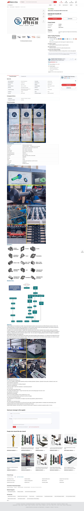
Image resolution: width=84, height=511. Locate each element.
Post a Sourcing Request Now (34, 426)
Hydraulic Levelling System (28, 480)
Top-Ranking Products (10, 478)
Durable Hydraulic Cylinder (48, 496)
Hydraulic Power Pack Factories (22, 496)
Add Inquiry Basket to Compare (26, 40)
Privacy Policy (56, 507)
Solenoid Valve (62, 482)
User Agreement (47, 507)
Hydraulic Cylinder (27, 478)
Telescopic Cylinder (20, 491)
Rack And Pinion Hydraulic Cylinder (30, 491)
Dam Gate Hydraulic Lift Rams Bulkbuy (33, 498)
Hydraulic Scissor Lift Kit (10, 482)
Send (14, 426)
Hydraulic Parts (26, 482)
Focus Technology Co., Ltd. (35, 507)
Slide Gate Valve (44, 480)
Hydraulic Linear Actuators (11, 480)
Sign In (49, 71)
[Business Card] (75, 80)
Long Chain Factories (39, 496)
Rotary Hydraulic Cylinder (11, 491)
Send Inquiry (55, 18)
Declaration (52, 507)
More (8, 500)
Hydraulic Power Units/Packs (64, 478)
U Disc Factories (31, 496)
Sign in (76, 2)
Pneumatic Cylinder (45, 482)
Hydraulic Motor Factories (12, 496)
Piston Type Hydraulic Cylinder (70, 496)
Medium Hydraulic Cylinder (12, 498)
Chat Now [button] (70, 18)
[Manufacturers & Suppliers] (12, 2)
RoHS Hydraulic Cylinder (21, 498)
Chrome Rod (61, 480)
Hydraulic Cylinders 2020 (45, 478)
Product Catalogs (20, 476)
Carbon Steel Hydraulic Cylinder (59, 496)
